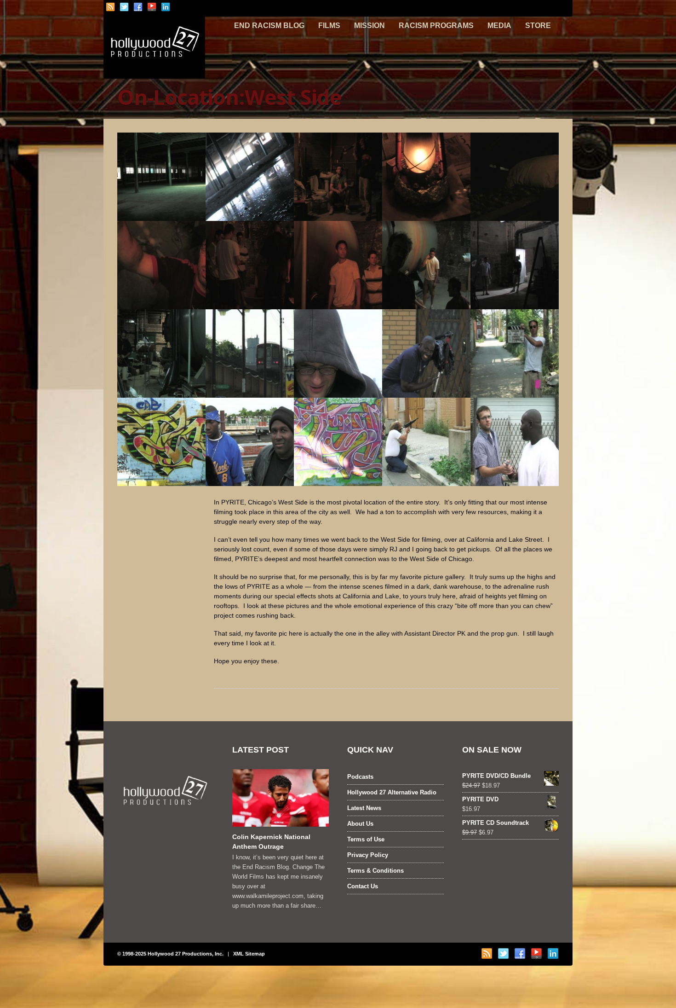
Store (538, 25)
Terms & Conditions (375, 870)
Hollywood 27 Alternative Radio (391, 792)
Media (499, 25)
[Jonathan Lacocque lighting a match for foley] (161, 265)
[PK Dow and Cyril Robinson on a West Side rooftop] (250, 442)
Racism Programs (436, 25)
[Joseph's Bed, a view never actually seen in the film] (514, 177)
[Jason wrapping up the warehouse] (161, 353)
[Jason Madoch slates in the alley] (514, 353)
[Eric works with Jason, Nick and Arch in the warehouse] (250, 265)
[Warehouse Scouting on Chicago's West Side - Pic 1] (161, 177)
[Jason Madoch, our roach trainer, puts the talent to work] (426, 177)
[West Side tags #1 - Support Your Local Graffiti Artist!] (161, 442)
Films (329, 25)
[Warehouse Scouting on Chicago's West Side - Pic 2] (250, 177)
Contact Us (362, 886)
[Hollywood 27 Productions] (154, 72)
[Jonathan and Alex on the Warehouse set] (338, 177)
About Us (360, 823)
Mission (369, 25)
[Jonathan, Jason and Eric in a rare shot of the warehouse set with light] (426, 265)
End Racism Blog (269, 25)
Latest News (364, 808)
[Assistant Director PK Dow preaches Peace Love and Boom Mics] (426, 353)
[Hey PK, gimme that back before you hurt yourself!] (514, 442)
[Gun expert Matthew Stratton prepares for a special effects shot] (426, 442)
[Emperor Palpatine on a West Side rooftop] (338, 353)
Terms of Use (365, 839)
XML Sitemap (249, 953)
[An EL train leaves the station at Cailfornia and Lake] (250, 353)
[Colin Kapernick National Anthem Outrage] (280, 798)
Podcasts (360, 776)
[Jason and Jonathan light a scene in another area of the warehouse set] (514, 265)
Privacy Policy (367, 855)
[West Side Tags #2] (338, 442)
